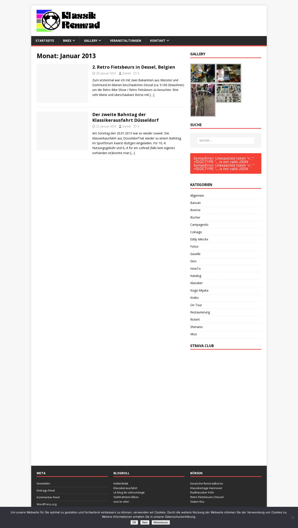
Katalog (195, 276)
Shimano (196, 327)
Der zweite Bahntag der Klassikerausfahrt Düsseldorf (125, 117)
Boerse (195, 210)
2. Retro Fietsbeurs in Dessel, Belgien (133, 67)
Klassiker (196, 283)
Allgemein (197, 195)
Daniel (126, 73)
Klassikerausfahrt (125, 488)
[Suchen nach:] (226, 140)
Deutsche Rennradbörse (206, 483)
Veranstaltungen (125, 40)
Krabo (194, 297)
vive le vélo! (121, 502)
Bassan (195, 203)
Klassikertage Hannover (206, 488)
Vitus (193, 334)
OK (134, 522)
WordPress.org (47, 504)
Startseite (45, 40)
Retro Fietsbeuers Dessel (207, 497)
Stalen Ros (197, 502)
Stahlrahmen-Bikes (126, 497)
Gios (193, 261)
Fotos (194, 246)
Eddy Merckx (199, 239)
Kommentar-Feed (48, 497)
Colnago (196, 232)
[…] (152, 95)
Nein (145, 522)
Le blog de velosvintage (129, 492)
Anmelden (43, 483)
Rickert (195, 319)
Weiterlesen (160, 522)
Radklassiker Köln (202, 492)
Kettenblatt (120, 483)
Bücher (195, 217)
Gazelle (195, 254)
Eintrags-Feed (46, 490)
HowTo (195, 268)
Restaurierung (200, 312)
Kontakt (157, 40)
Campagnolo (199, 224)
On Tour (196, 305)
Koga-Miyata (199, 290)
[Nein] (292, 517)
